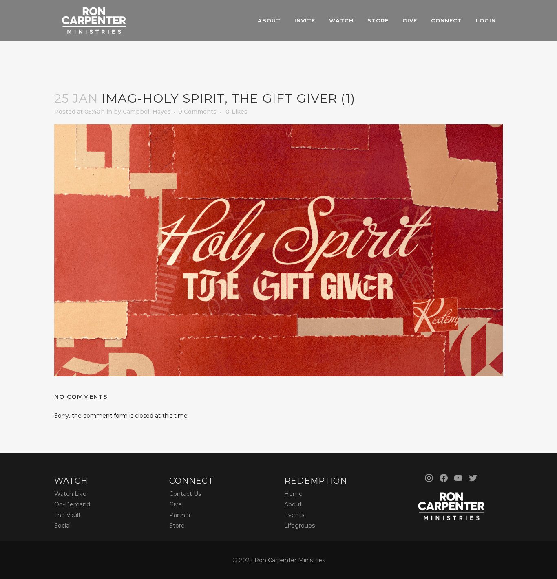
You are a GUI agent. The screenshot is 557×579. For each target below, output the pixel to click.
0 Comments (197, 111)
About (293, 504)
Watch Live (70, 494)
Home (293, 494)
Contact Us (185, 494)
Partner (180, 515)
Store (177, 525)
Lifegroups (299, 525)
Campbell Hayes (147, 111)
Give (175, 504)
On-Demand (72, 504)
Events (294, 515)
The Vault (67, 515)
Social (62, 525)
